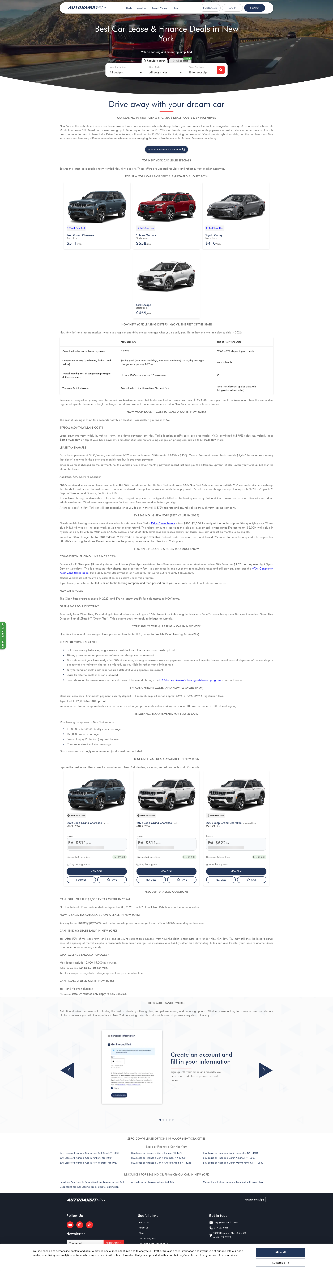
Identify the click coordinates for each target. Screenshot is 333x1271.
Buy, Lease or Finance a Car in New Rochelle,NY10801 (89, 1162)
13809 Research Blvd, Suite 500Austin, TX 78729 (229, 1235)
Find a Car (144, 1222)
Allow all (280, 1252)
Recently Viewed (159, 7)
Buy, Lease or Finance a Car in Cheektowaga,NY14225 (161, 1162)
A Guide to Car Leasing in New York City (152, 1182)
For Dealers (210, 7)
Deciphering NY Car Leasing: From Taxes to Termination (89, 1186)
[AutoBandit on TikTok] (89, 1224)
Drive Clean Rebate (163, 523)
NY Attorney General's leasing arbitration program (190, 680)
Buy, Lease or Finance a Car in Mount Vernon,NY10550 (233, 1162)
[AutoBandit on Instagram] (79, 1224)
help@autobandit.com (226, 1222)
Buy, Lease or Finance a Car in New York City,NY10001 (89, 1153)
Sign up (254, 7)
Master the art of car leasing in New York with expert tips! (233, 1182)
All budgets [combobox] (117, 72)
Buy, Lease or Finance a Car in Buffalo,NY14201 (157, 1153)
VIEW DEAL (96, 871)
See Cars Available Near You (164, 149)
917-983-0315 (221, 1227)
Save (114, 879)
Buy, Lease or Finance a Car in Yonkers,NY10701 (86, 1157)
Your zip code (196, 67)
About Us (141, 7)
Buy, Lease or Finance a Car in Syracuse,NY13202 (158, 1157)
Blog (176, 7)
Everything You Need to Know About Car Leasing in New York (92, 1182)
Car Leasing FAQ (147, 1238)
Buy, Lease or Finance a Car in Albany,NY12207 (229, 1157)
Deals (129, 7)
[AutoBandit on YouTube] (70, 1224)
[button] (97, 207)
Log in (232, 7)
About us (143, 1227)
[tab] (155, 60)
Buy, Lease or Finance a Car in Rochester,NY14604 (230, 1153)
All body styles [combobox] (158, 72)
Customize (278, 1262)
